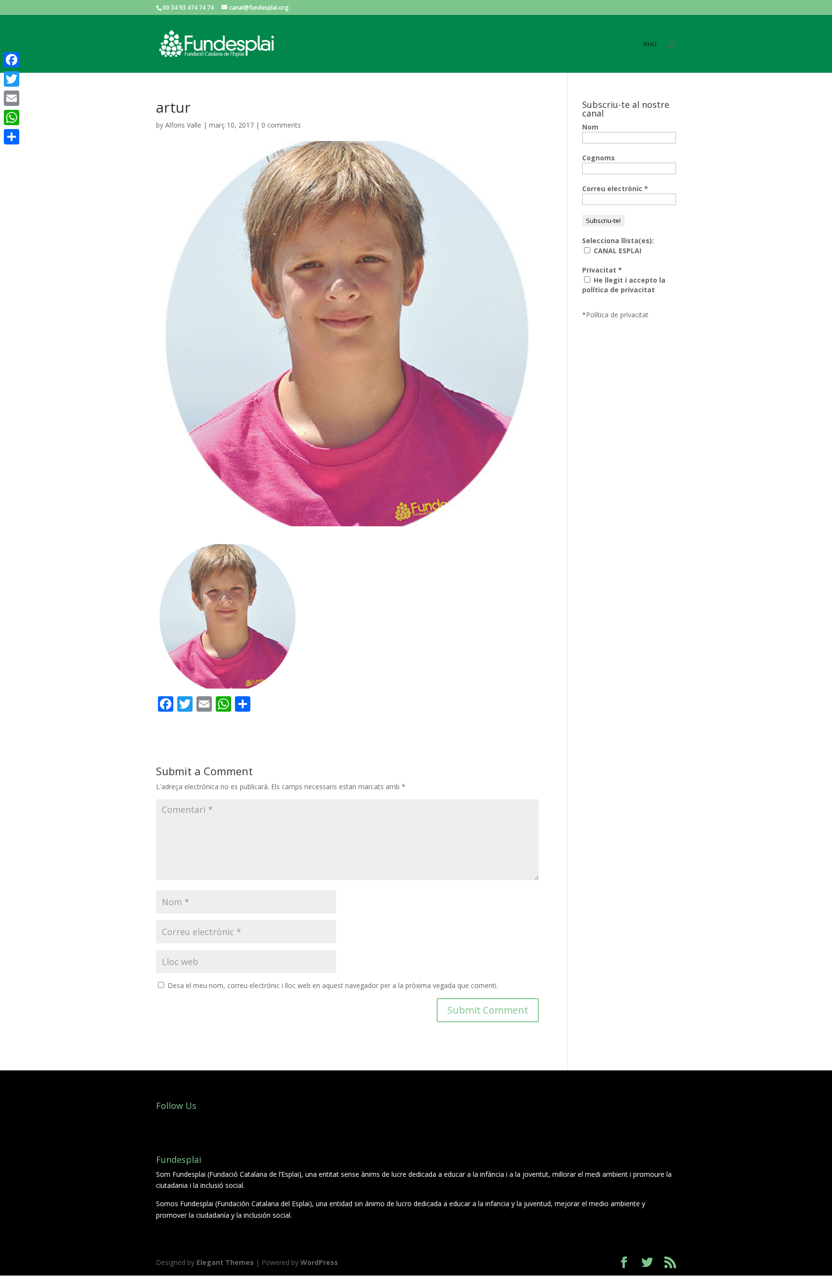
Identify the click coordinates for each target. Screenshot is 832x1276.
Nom (590, 126)
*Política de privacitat (615, 314)
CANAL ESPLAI (616, 250)
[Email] (11, 98)
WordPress (319, 1262)
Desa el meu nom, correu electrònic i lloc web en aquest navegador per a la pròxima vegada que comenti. (333, 985)
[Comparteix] (11, 136)
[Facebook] (11, 59)
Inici (650, 44)
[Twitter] (11, 79)
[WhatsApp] (11, 117)
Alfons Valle (183, 125)
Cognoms (598, 157)
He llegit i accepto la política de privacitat (623, 284)
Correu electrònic (615, 188)
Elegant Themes (225, 1262)
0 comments (281, 125)
